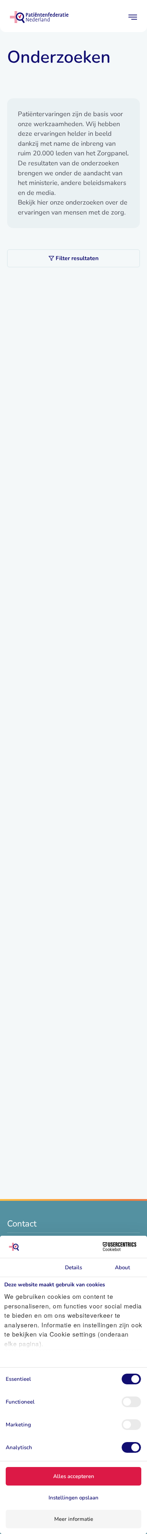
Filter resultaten (77, 258)
